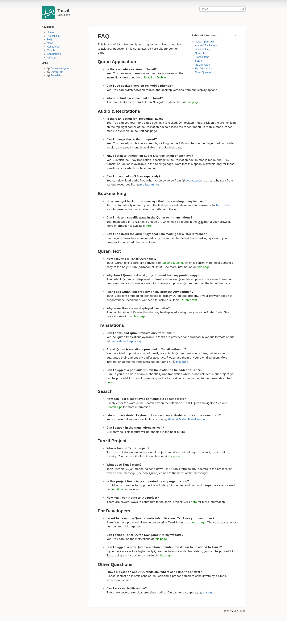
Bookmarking (202, 49)
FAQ (49, 39)
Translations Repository (125, 341)
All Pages (52, 57)
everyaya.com (195, 180)
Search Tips (114, 407)
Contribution (54, 54)
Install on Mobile (155, 77)
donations (117, 489)
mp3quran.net (149, 184)
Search (243, 9)
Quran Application (205, 41)
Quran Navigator (60, 68)
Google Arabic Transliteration (187, 419)
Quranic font (188, 300)
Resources (53, 46)
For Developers (204, 68)
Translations (58, 75)
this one (208, 592)
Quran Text (57, 71)
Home (50, 32)
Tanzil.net (222, 205)
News (50, 43)
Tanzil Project (202, 64)
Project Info (53, 35)
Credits (51, 50)
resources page (195, 522)
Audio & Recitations (206, 45)
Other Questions (204, 72)
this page (193, 102)
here (149, 225)
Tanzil (225, 610)
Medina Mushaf (172, 262)
